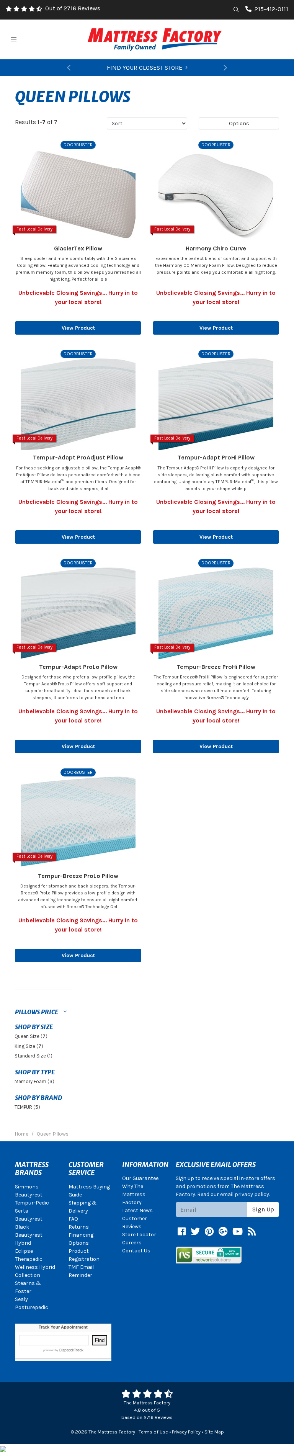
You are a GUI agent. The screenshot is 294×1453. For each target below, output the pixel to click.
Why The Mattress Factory (133, 1194)
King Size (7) (29, 1046)
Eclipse (24, 1251)
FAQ (73, 1219)
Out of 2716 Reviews (72, 8)
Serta (21, 1211)
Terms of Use (153, 1432)
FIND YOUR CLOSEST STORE (144, 67)
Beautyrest (28, 1194)
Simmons (27, 1186)
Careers (132, 1242)
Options (239, 123)
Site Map (214, 1432)
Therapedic (28, 1259)
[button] (68, 67)
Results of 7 (36, 122)
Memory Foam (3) (34, 1081)
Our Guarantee (140, 1178)
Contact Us (136, 1250)
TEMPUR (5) (27, 1107)
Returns (79, 1227)
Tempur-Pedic (32, 1203)
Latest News (137, 1210)
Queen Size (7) (31, 1036)
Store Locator (139, 1234)
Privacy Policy (186, 1432)
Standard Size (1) (33, 1056)
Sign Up (263, 1209)
